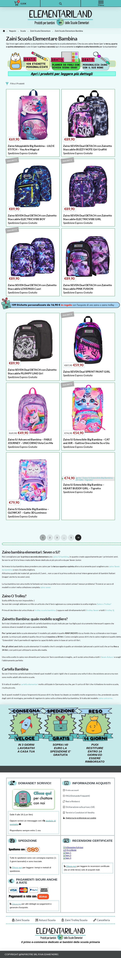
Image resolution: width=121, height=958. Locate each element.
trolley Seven (93, 610)
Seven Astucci (107, 657)
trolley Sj (110, 610)
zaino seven (45, 587)
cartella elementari (29, 684)
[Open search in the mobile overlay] (60, 3)
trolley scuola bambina (45, 610)
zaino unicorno (105, 698)
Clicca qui (16, 904)
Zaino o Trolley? (104, 604)
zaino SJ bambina (61, 556)
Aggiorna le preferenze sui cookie (81, 818)
